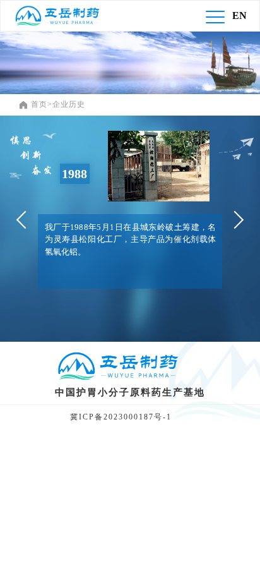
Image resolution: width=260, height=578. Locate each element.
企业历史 (68, 104)
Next (235, 220)
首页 (39, 104)
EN (239, 15)
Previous (25, 220)
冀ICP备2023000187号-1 (121, 417)
